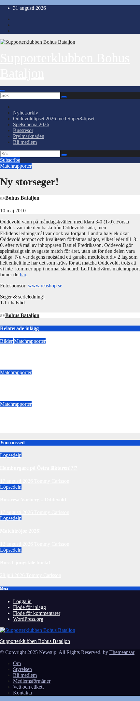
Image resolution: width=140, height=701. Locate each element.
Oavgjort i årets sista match (30, 385)
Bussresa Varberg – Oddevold (33, 499)
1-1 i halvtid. (13, 302)
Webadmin (48, 398)
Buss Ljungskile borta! (25, 562)
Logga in (22, 601)
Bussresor (23, 130)
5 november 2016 (18, 398)
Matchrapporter (16, 166)
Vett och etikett (28, 687)
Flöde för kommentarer (36, 613)
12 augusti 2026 (17, 544)
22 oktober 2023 (17, 366)
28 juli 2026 (13, 575)
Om (17, 663)
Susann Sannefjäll (53, 366)
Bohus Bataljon (22, 198)
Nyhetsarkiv (25, 112)
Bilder (6, 341)
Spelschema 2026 (31, 124)
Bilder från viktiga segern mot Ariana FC (45, 354)
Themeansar (121, 652)
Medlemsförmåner (31, 681)
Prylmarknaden (28, 136)
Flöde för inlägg (29, 607)
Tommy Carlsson (51, 481)
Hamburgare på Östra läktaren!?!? (38, 468)
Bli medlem (25, 142)
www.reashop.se (45, 285)
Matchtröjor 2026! (20, 531)
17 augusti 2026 (17, 481)
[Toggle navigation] (2, 91)
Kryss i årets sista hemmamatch (34, 416)
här (23, 274)
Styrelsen (22, 669)
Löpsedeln (10, 455)
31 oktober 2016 (17, 430)
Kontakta (22, 692)
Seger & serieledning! (22, 296)
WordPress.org (28, 619)
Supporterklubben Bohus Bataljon (35, 641)
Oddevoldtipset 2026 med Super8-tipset (53, 118)
